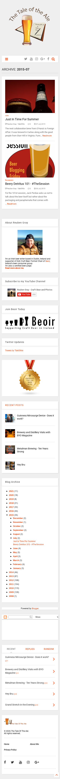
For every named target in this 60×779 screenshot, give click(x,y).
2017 (11, 507)
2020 (11, 495)
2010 (11, 588)
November (18, 522)
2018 (11, 503)
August (16, 534)
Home (6, 744)
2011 (11, 584)
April (15, 556)
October (17, 526)
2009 (11, 592)
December (18, 518)
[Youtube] (31, 59)
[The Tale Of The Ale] (30, 51)
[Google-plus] (42, 59)
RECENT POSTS (14, 405)
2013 (11, 576)
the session (9, 180)
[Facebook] (48, 59)
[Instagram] (36, 59)
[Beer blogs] (30, 395)
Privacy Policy (10, 750)
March (16, 560)
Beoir (47, 261)
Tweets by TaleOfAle (14, 350)
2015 (11, 515)
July (15, 538)
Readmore (47, 136)
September (18, 530)
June (15, 548)
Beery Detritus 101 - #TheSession (27, 183)
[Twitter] (25, 59)
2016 (11, 511)
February (17, 564)
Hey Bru (21, 464)
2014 (11, 572)
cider (7, 115)
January (17, 568)
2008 (11, 596)
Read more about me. (14, 268)
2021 (11, 491)
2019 (11, 499)
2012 (11, 580)
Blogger (35, 608)
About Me (34, 744)
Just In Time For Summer (22, 119)
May (15, 552)
